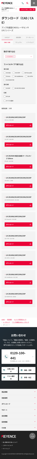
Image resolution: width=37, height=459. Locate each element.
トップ (32, 436)
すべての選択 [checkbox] (9, 101)
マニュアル (18, 42)
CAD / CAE (7, 42)
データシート (30, 37)
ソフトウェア (30, 42)
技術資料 (18, 37)
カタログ (7, 37)
